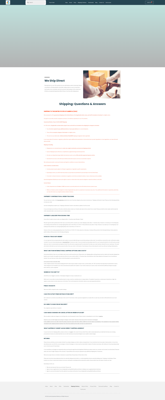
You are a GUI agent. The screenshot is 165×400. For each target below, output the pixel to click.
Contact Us (101, 2)
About (70, 2)
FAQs (75, 2)
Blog (96, 2)
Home (46, 386)
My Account (108, 2)
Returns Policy (85, 386)
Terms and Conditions (103, 386)
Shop (66, 2)
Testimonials (91, 2)
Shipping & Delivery (82, 2)
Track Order (52, 2)
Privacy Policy (93, 386)
